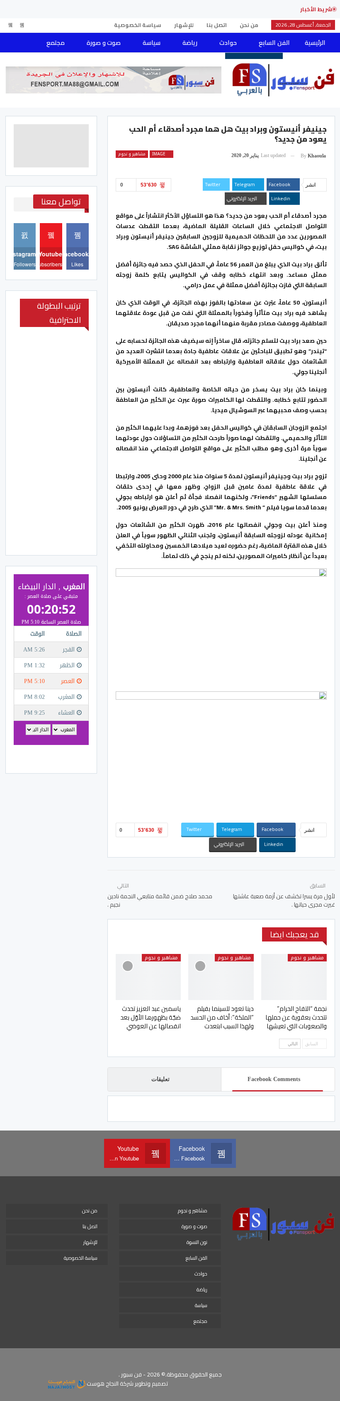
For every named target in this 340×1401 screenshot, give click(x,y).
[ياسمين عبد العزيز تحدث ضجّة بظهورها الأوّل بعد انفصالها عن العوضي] (148, 977)
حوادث (228, 43)
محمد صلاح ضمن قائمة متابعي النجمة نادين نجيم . (159, 900)
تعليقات (160, 1079)
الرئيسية (315, 43)
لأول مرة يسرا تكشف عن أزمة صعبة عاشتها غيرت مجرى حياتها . (284, 900)
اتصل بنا (216, 25)
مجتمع (55, 43)
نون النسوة (197, 1242)
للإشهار (184, 25)
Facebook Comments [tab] (274, 1079)
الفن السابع (274, 43)
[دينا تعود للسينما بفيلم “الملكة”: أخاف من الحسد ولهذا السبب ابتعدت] (221, 977)
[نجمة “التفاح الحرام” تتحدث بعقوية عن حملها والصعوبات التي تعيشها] (294, 977)
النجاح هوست (102, 1383)
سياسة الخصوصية (137, 25)
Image (159, 154)
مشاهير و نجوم (132, 154)
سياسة (151, 43)
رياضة (189, 43)
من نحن (249, 25)
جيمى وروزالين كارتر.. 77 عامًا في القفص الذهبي (222, 9)
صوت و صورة (104, 43)
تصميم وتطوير (151, 1383)
